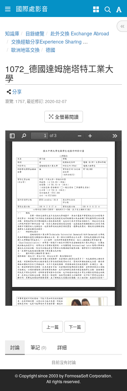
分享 (17, 91)
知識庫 (12, 33)
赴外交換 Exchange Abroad (79, 33)
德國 (50, 49)
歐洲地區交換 (25, 49)
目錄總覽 (34, 33)
